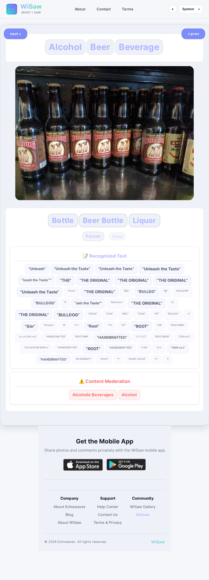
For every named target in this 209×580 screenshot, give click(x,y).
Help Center (107, 506)
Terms (127, 9)
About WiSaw (69, 522)
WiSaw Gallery (142, 506)
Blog (69, 514)
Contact (104, 9)
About (80, 9)
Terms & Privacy (108, 522)
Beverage (139, 47)
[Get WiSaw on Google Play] (126, 464)
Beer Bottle (103, 220)
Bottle (63, 220)
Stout (117, 236)
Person (93, 236)
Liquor (144, 220)
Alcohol (65, 47)
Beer (100, 47)
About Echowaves (69, 506)
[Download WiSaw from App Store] (83, 464)
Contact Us (108, 514)
